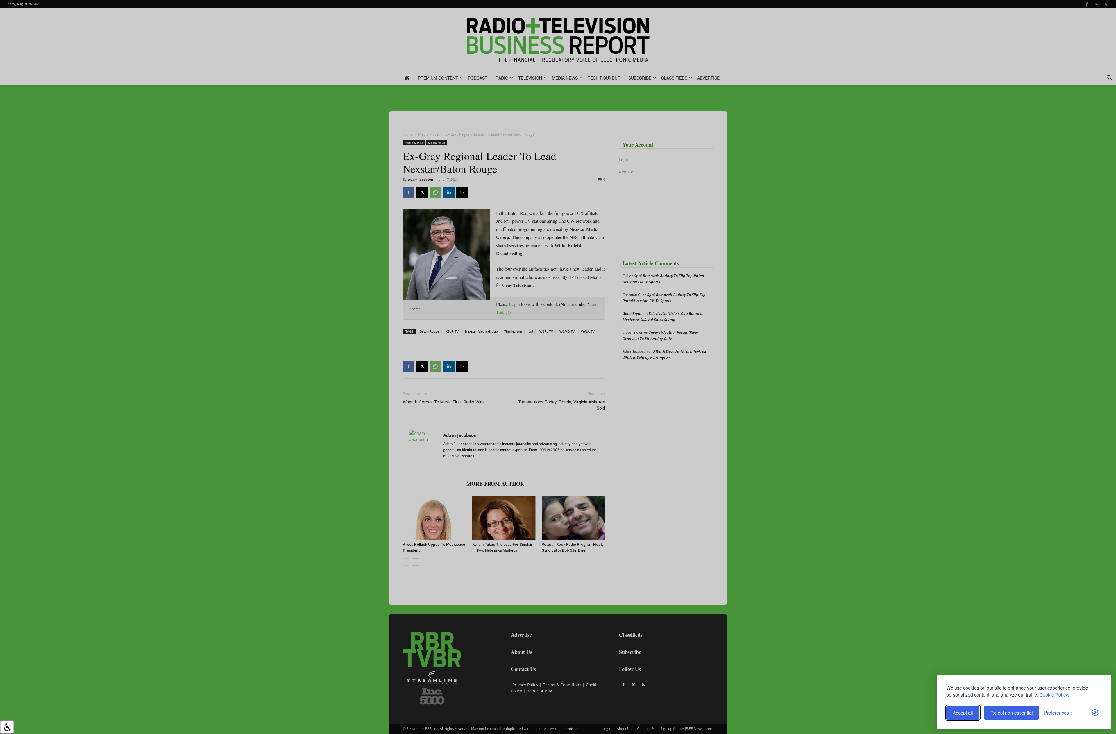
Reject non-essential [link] (1011, 712)
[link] (7, 727)
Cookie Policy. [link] (1054, 694)
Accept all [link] (963, 712)
